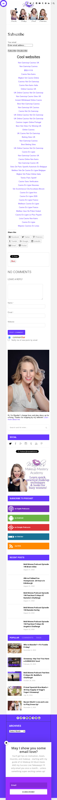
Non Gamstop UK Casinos (28, 107)
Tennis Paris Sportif (28, 178)
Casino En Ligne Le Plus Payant (28, 215)
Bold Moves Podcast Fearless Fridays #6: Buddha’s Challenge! (36, 675)
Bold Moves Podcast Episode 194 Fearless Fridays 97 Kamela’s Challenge (36, 595)
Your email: (12, 42)
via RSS (18, 546)
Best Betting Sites (28, 144)
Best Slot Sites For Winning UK (28, 126)
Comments (27, 638)
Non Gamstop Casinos (29, 66)
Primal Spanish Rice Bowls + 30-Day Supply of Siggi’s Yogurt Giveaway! (36, 689)
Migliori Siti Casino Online (28, 78)
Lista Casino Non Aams (28, 218)
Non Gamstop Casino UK (28, 163)
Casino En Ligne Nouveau (28, 185)
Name (11, 303)
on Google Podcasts (22, 527)
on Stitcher (19, 536)
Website (11, 322)
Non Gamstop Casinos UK (28, 63)
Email (10, 312)
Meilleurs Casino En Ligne (28, 204)
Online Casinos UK (28, 89)
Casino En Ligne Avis (28, 193)
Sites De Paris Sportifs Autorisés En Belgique (28, 167)
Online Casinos (28, 130)
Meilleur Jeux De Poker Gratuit (28, 211)
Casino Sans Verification (28, 181)
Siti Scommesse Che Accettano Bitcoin (28, 189)
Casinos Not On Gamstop (28, 82)
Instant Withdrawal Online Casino (28, 100)
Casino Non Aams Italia (28, 85)
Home (12, 28)
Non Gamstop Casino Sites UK (28, 96)
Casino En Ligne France (28, 200)
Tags (38, 638)
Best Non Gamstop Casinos (28, 104)
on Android (19, 518)
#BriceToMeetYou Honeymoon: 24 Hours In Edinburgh (34, 580)
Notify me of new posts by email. (24, 340)
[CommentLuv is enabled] (19, 338)
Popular (14, 638)
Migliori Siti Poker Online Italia (28, 174)
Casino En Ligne (28, 152)
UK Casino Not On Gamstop (28, 133)
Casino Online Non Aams (29, 159)
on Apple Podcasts (22, 509)
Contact (27, 35)
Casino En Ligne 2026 (28, 196)
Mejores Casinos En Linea (28, 226)
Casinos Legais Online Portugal (28, 122)
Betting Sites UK (28, 137)
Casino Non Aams (28, 74)
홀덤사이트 (28, 70)
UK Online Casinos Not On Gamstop (28, 93)
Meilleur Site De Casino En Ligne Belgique (29, 170)
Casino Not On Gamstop (28, 111)
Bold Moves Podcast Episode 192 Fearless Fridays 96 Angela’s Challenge (36, 624)
